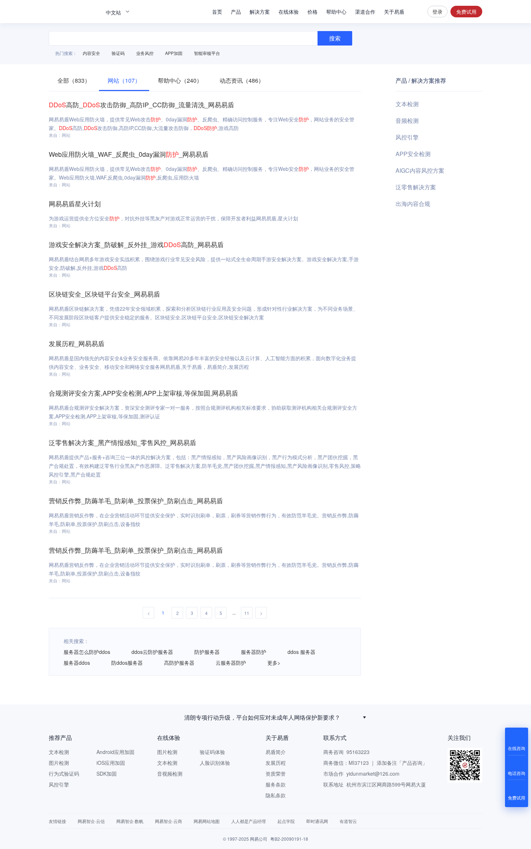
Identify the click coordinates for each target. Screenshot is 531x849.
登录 (437, 11)
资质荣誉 (276, 773)
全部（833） (73, 80)
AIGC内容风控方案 (420, 170)
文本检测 (407, 104)
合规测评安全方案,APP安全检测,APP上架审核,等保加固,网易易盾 (143, 392)
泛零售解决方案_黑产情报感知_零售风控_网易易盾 (122, 442)
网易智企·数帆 (129, 821)
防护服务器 (207, 651)
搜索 (416, 11)
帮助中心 (336, 11)
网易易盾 (74, 11)
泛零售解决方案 (416, 187)
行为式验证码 (64, 773)
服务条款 (276, 784)
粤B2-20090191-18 (289, 839)
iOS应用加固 (110, 762)
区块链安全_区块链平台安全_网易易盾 (104, 293)
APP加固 (173, 53)
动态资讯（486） (242, 80)
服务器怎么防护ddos (87, 651)
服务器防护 (253, 651)
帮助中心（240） (180, 80)
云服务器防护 (231, 662)
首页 (217, 11)
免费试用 (466, 11)
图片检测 (59, 762)
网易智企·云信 (91, 821)
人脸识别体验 (215, 762)
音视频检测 (169, 773)
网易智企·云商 (168, 821)
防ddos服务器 (127, 662)
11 (246, 613)
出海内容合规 (413, 203)
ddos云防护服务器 (152, 651)
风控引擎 (407, 137)
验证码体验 (212, 751)
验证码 (118, 53)
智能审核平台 (207, 53)
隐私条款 (276, 795)
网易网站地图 (207, 821)
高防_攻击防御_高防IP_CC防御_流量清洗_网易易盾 (141, 104)
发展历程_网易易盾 (76, 343)
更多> (273, 662)
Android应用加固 (115, 751)
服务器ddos (77, 662)
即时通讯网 (317, 821)
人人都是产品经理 (248, 821)
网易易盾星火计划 (75, 203)
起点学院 (286, 821)
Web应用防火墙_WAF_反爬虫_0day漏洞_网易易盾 (128, 154)
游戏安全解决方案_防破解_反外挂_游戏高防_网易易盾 (136, 244)
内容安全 (91, 53)
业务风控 (145, 53)
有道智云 (348, 821)
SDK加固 (106, 773)
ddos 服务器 (301, 651)
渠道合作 (365, 11)
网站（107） (124, 80)
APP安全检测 (413, 154)
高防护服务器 (179, 662)
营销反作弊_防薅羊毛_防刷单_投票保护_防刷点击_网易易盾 (136, 500)
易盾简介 (276, 751)
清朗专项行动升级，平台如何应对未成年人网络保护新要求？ (262, 717)
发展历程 (276, 762)
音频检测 (407, 120)
